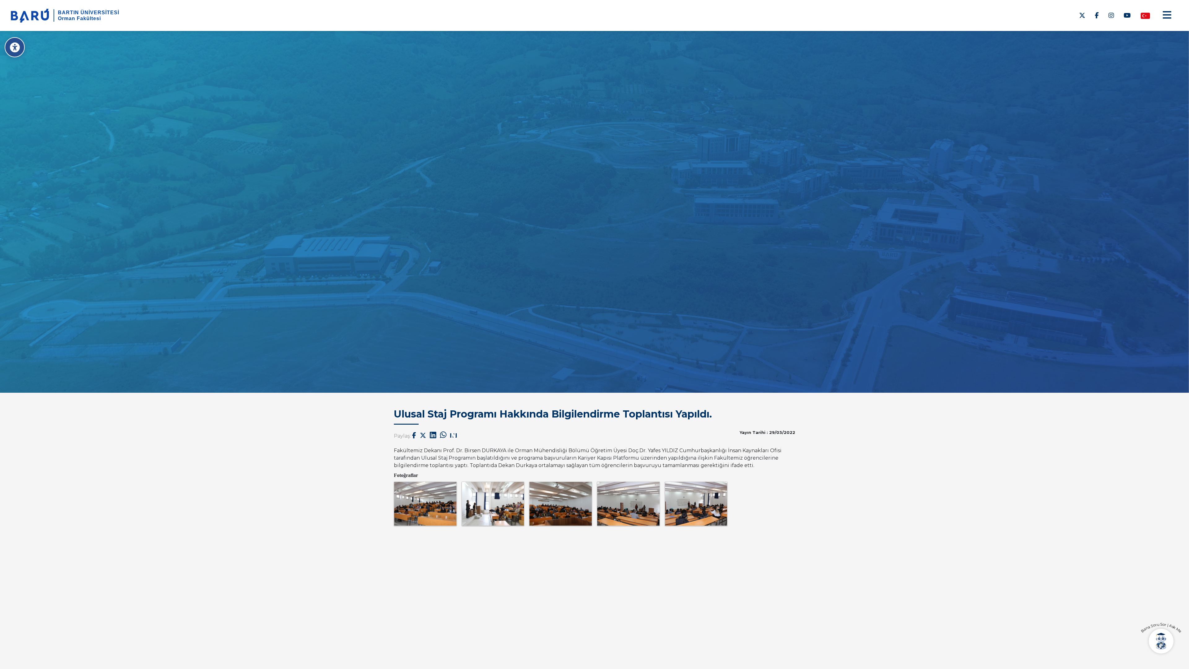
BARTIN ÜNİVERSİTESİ (88, 12)
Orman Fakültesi (79, 18)
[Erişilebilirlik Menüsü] (15, 47)
